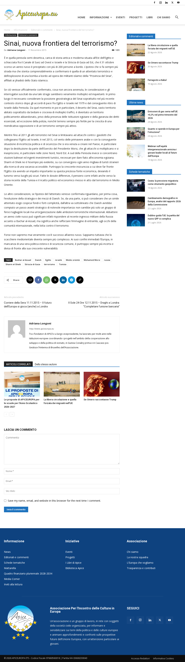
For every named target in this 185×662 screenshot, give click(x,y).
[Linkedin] (166, 2)
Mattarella (10, 568)
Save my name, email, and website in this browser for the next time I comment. (54, 500)
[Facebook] (154, 2)
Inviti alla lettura (13, 584)
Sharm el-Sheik (13, 264)
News (7, 552)
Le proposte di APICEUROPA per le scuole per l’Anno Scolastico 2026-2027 (21, 403)
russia (107, 260)
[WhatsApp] (46, 280)
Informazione (99, 17)
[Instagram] (160, 2)
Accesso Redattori (140, 658)
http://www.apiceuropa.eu (41, 328)
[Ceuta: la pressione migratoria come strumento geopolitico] (136, 185)
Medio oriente (73, 260)
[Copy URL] (79, 280)
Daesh (38, 260)
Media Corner (12, 579)
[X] (172, 2)
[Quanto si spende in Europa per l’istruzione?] (136, 133)
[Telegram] (71, 280)
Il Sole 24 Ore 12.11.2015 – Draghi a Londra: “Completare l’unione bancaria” (94, 304)
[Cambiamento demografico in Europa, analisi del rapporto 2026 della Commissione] (136, 203)
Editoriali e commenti (42, 29)
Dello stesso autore (46, 364)
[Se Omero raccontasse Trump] (102, 384)
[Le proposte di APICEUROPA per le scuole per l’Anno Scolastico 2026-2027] (22, 384)
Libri (150, 17)
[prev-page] (6, 414)
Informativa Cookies (163, 658)
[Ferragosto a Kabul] (136, 84)
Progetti (135, 17)
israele (58, 260)
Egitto (48, 260)
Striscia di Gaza (32, 264)
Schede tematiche (14, 562)
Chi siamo (163, 17)
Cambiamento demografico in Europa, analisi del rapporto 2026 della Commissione (164, 201)
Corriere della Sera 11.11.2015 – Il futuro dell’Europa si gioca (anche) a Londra (28, 304)
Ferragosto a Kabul (157, 80)
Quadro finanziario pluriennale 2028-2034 (28, 573)
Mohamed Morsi (92, 260)
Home (81, 17)
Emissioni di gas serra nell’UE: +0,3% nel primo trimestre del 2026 (163, 114)
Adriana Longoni (16, 50)
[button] (176, 17)
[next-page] (12, 414)
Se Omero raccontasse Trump (100, 399)
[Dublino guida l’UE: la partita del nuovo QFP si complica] (136, 220)
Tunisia (62, 264)
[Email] (30, 280)
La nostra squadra (137, 557)
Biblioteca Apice (74, 568)
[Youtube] (178, 2)
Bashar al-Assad (23, 260)
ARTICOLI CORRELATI (18, 364)
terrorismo (49, 264)
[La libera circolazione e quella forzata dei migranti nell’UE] (62, 384)
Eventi (120, 17)
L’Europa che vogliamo (140, 562)
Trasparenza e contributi (141, 568)
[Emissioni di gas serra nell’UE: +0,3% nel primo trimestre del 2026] (136, 116)
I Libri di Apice (73, 562)
